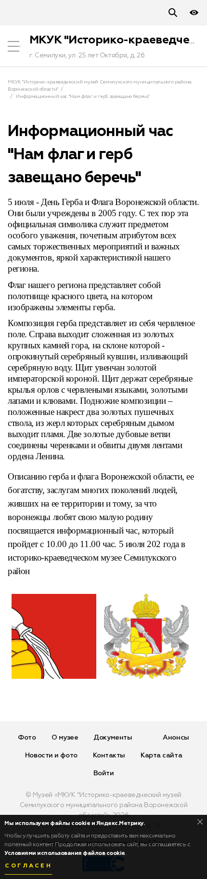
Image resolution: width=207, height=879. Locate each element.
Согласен (28, 866)
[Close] (200, 821)
